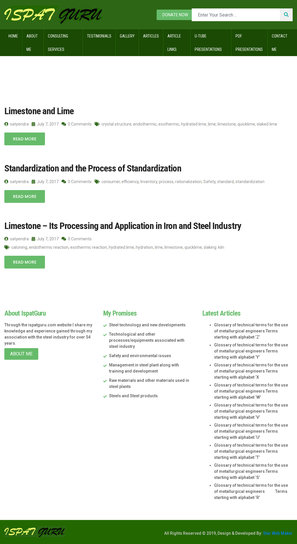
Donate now (175, 14)
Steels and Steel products (133, 395)
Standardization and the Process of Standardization (92, 168)
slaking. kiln (214, 247)
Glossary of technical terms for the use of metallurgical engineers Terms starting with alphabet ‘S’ (251, 471)
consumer (111, 181)
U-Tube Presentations (208, 43)
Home (13, 36)
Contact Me (279, 43)
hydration (144, 247)
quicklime (246, 124)
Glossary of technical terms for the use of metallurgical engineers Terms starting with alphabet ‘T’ (251, 451)
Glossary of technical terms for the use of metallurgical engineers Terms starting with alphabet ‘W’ (251, 391)
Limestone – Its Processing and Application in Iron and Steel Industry (122, 225)
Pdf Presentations (249, 43)
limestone (227, 124)
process (166, 181)
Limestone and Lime (39, 111)
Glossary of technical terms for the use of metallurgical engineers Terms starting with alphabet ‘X (251, 371)
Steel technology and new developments (147, 325)
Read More (24, 139)
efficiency (130, 181)
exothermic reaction (88, 247)
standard (225, 181)
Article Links (174, 43)
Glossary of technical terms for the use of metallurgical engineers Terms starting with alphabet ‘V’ (251, 411)
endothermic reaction (48, 247)
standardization (250, 181)
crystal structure (116, 124)
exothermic (168, 124)
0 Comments (79, 124)
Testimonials (99, 36)
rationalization (188, 181)
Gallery (127, 36)
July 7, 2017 (47, 124)
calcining (19, 247)
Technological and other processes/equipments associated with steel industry (146, 340)
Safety (209, 181)
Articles (151, 36)
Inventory (148, 181)
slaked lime (267, 124)
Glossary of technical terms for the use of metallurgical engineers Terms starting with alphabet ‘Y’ (251, 351)
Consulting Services (58, 43)
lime (212, 124)
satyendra (19, 124)
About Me (32, 43)
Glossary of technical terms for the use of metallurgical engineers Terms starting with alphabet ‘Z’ (251, 331)
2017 (38, 68)
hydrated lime (193, 124)
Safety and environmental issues (140, 355)
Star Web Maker (277, 533)
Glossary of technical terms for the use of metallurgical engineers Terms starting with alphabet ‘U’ (251, 431)
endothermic (145, 124)
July (57, 68)
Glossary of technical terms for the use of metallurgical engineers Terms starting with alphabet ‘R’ (251, 491)
